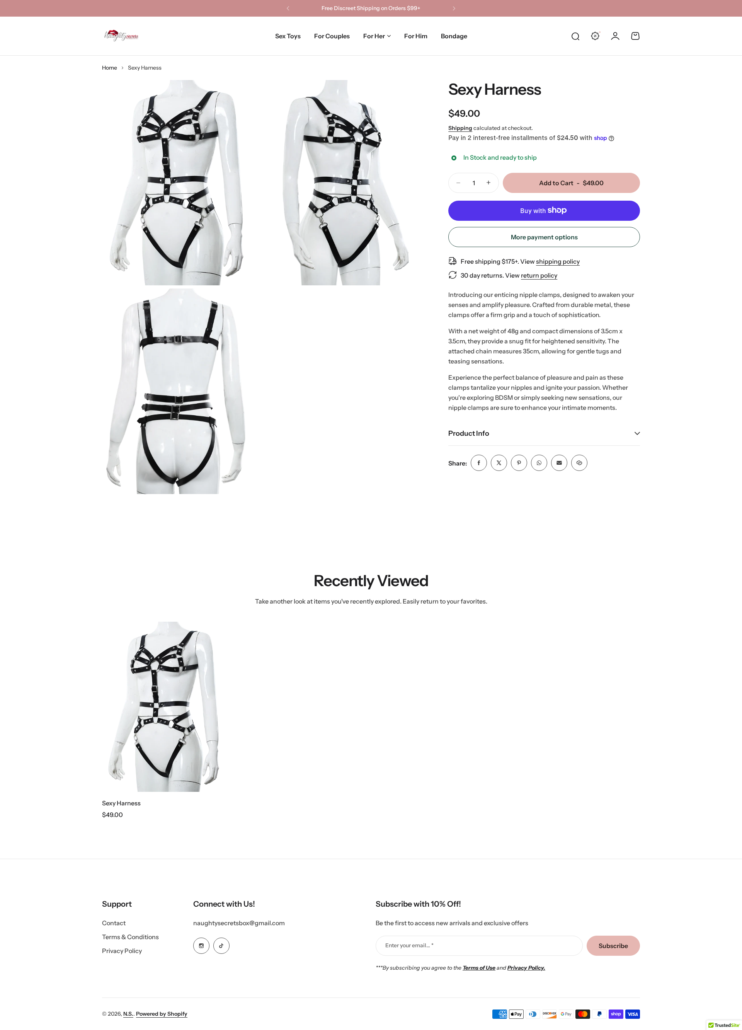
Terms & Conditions (130, 937)
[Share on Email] (559, 463)
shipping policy (558, 261)
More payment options (544, 236)
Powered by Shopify (161, 1013)
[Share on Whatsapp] (539, 463)
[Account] (615, 35)
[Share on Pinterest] (519, 463)
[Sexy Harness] (166, 707)
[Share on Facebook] (479, 463)
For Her (374, 36)
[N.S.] (121, 36)
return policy (539, 275)
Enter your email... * (409, 945)
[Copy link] (579, 463)
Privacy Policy (122, 951)
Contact (114, 923)
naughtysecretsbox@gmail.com (239, 923)
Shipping (460, 127)
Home (109, 67)
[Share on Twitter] (499, 463)
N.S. (128, 1013)
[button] (288, 8)
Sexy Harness (121, 803)
